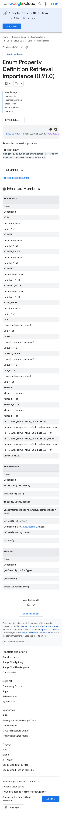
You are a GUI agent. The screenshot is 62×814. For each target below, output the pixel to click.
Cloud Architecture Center (16, 730)
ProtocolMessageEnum (16, 177)
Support (7, 691)
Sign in (54, 4)
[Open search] (39, 4)
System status (10, 701)
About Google (9, 781)
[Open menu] (5, 4)
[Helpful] (22, 47)
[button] (31, 189)
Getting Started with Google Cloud (19, 720)
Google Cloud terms (14, 786)
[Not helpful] (26, 47)
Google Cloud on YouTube (15, 765)
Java (44, 13)
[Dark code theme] (50, 129)
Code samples (10, 725)
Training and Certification (15, 736)
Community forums (12, 686)
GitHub (6, 715)
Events (6, 754)
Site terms (35, 781)
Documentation (19, 37)
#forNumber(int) (29, 526)
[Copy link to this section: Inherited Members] (43, 189)
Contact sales (9, 672)
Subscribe (50, 798)
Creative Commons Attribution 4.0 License (39, 626)
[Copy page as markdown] (16, 83)
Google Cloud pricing (13, 662)
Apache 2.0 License (50, 629)
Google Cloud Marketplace (16, 667)
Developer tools (38, 37)
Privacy (23, 781)
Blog (5, 749)
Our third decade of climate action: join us (25, 791)
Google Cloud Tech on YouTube (18, 770)
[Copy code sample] (55, 129)
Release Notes (10, 696)
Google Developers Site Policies (35, 632)
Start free (11, 26)
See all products (11, 657)
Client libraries (24, 18)
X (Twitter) (8, 760)
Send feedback (15, 53)
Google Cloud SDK (22, 13)
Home (5, 37)
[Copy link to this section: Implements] (26, 170)
